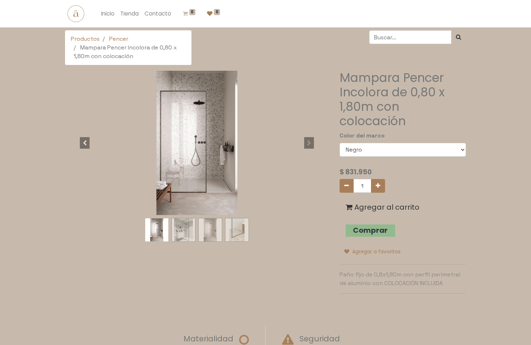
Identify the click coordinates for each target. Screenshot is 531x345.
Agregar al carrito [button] (386, 207)
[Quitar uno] (347, 186)
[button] (85, 142)
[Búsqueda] (458, 37)
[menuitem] (107, 14)
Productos (85, 39)
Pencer (118, 39)
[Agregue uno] (378, 186)
